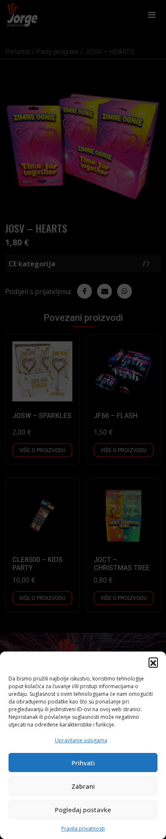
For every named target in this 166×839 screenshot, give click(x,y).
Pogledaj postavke (83, 809)
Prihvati (83, 762)
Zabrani (83, 786)
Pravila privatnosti (83, 828)
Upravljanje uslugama (81, 740)
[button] (153, 662)
